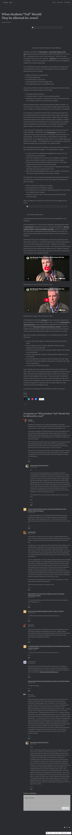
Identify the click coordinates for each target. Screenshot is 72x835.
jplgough (30, 420)
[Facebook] (64, 827)
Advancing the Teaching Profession (39, 465)
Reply (29, 461)
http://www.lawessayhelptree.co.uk (49, 672)
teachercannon (32, 532)
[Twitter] (69, 827)
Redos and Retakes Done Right (44, 229)
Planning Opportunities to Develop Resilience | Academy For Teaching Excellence (49, 681)
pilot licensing (51, 132)
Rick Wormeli (29, 227)
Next (10, 2)
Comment (65, 808)
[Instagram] (67, 827)
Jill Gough (44, 320)
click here (53, 58)
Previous (5, 2)
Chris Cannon (43, 52)
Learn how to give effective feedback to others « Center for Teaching (45, 611)
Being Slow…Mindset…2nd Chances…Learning (47, 326)
